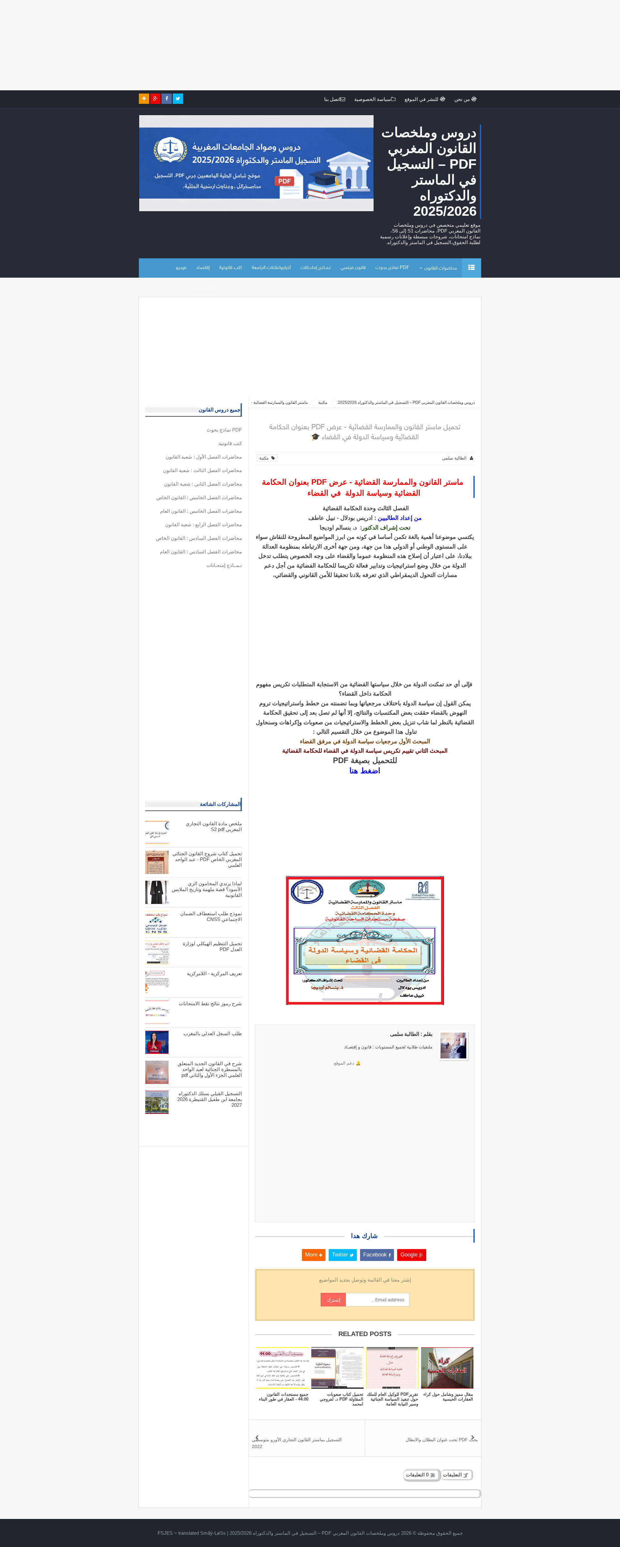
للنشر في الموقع (422, 99)
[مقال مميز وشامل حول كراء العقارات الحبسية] (447, 1368)
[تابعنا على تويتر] (178, 99)
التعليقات (453, 1474)
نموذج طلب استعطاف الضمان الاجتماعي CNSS (211, 916)
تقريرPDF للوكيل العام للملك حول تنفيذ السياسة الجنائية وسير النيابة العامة (392, 1399)
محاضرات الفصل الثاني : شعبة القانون (203, 484)
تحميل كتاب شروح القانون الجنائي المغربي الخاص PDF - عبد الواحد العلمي (207, 859)
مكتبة (265, 458)
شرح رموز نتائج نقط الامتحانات (210, 1003)
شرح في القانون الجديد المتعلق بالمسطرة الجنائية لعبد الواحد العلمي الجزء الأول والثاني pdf (210, 1069)
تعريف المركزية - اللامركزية (214, 973)
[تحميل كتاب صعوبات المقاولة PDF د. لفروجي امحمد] (337, 1368)
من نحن (462, 99)
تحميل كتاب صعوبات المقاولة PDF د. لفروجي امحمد (341, 1399)
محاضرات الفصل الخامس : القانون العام (201, 511)
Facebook (375, 1255)
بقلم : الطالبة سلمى (411, 1034)
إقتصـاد (203, 268)
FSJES (165, 1533)
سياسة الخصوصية (372, 99)
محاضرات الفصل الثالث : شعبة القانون (202, 470)
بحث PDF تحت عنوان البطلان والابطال (442, 1439)
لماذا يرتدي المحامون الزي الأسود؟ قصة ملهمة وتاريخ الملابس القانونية (207, 889)
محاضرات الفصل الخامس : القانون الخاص (199, 497)
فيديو (181, 268)
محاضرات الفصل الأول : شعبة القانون (204, 457)
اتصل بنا (332, 99)
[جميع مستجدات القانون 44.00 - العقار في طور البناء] (282, 1368)
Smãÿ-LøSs (213, 1533)
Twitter (341, 1255)
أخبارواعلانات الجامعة (271, 268)
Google (409, 1255)
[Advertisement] (426, 45)
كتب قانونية (230, 268)
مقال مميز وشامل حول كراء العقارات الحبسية (448, 1397)
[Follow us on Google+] (155, 99)
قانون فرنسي (353, 268)
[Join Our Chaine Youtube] (144, 99)
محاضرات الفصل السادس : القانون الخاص (199, 538)
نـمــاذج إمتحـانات (315, 268)
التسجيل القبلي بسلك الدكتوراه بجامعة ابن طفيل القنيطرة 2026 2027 (209, 1099)
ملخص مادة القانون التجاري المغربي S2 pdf (214, 826)
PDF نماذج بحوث (392, 268)
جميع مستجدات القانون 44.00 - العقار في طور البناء (283, 1397)
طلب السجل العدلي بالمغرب (212, 1033)
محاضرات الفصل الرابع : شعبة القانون (203, 524)
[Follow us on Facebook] (166, 99)
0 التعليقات (418, 1474)
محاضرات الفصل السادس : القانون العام (201, 551)
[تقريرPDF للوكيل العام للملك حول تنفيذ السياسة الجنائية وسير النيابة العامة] (392, 1368)
